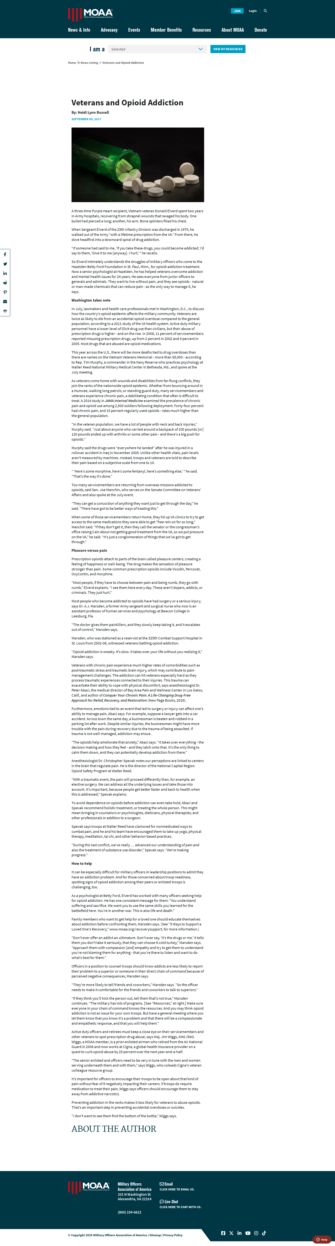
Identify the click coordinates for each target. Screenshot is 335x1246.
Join (237, 11)
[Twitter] (231, 1233)
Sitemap (155, 1235)
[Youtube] (248, 1233)
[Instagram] (256, 1233)
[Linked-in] (239, 1233)
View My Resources (228, 49)
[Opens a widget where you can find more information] (322, 1240)
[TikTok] (264, 1233)
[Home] (90, 15)
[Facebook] (223, 1233)
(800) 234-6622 (129, 1212)
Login (253, 11)
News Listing (89, 63)
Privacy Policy (173, 1235)
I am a (97, 49)
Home (72, 63)
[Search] (265, 11)
